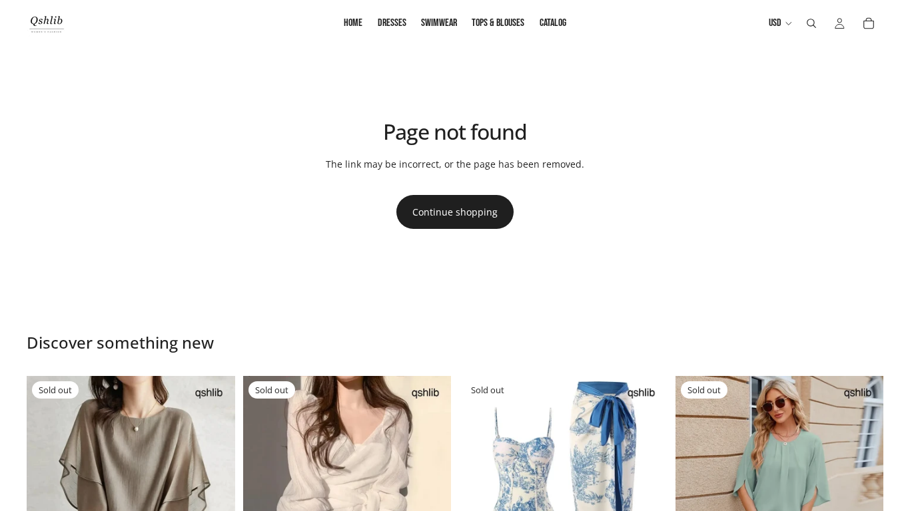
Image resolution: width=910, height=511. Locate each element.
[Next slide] (215, 479)
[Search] (811, 23)
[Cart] (868, 23)
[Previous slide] (47, 479)
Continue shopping (455, 212)
